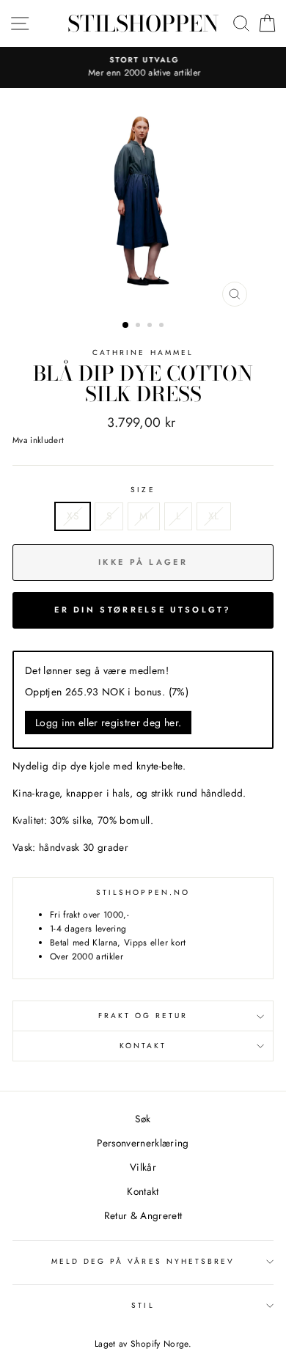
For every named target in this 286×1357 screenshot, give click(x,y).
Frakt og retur (143, 1015)
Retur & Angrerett (143, 1215)
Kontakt (143, 1045)
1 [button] (126, 325)
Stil (142, 1305)
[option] (143, 67)
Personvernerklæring (142, 1142)
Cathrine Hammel (143, 352)
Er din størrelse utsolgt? (143, 609)
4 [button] (162, 326)
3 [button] (151, 326)
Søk (142, 1118)
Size (143, 489)
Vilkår (143, 1167)
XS (72, 515)
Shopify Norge (159, 1343)
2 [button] (139, 326)
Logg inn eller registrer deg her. (108, 722)
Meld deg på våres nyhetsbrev (143, 1261)
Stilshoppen (143, 23)
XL (213, 515)
